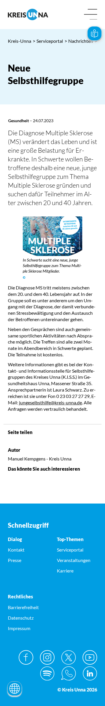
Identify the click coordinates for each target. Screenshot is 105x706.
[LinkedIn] (90, 673)
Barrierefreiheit (23, 607)
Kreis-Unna (19, 41)
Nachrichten (78, 41)
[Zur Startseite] (28, 14)
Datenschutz (21, 617)
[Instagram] (47, 657)
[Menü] (90, 15)
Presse (14, 560)
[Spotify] (47, 673)
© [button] (24, 277)
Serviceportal (48, 41)
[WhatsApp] (68, 673)
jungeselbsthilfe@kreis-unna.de (50, 402)
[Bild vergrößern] (52, 236)
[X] (68, 657)
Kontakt (16, 549)
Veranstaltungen (73, 560)
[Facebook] (26, 657)
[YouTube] (90, 657)
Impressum (19, 628)
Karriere (65, 570)
